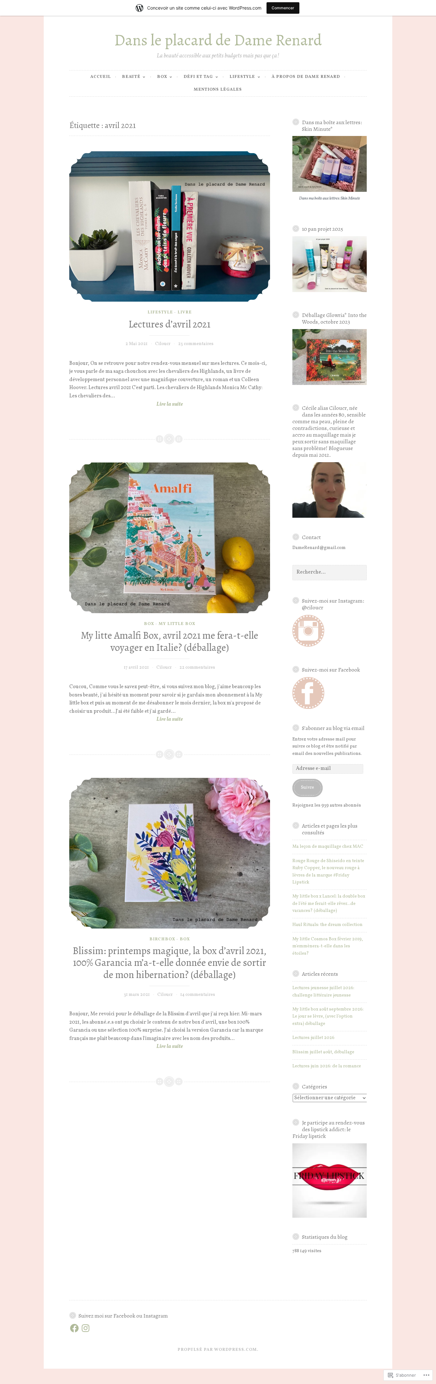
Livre (184, 312)
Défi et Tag (198, 77)
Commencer (283, 7)
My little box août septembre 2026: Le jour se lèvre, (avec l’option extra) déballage (328, 1016)
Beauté (131, 77)
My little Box (177, 624)
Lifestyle (242, 77)
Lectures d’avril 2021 (169, 324)
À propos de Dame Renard (306, 77)
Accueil (100, 77)
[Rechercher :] (329, 572)
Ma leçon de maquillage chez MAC (327, 847)
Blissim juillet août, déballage (323, 1052)
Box (162, 77)
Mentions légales (218, 90)
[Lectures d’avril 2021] (169, 226)
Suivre (307, 788)
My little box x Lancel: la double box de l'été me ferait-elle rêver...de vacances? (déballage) (328, 903)
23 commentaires (196, 344)
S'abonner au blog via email (333, 728)
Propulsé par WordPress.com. (218, 1350)
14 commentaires (197, 995)
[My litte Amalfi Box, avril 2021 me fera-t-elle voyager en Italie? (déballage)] (169, 538)
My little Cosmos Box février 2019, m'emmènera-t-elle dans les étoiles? (327, 946)
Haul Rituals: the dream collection (327, 925)
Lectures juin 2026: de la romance (326, 1066)
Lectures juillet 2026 (313, 1038)
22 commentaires (197, 668)
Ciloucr (162, 344)
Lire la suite (126, 405)
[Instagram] (85, 1328)
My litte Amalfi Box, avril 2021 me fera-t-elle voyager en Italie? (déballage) (169, 641)
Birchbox (162, 939)
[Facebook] (74, 1328)
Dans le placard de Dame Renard (218, 40)
